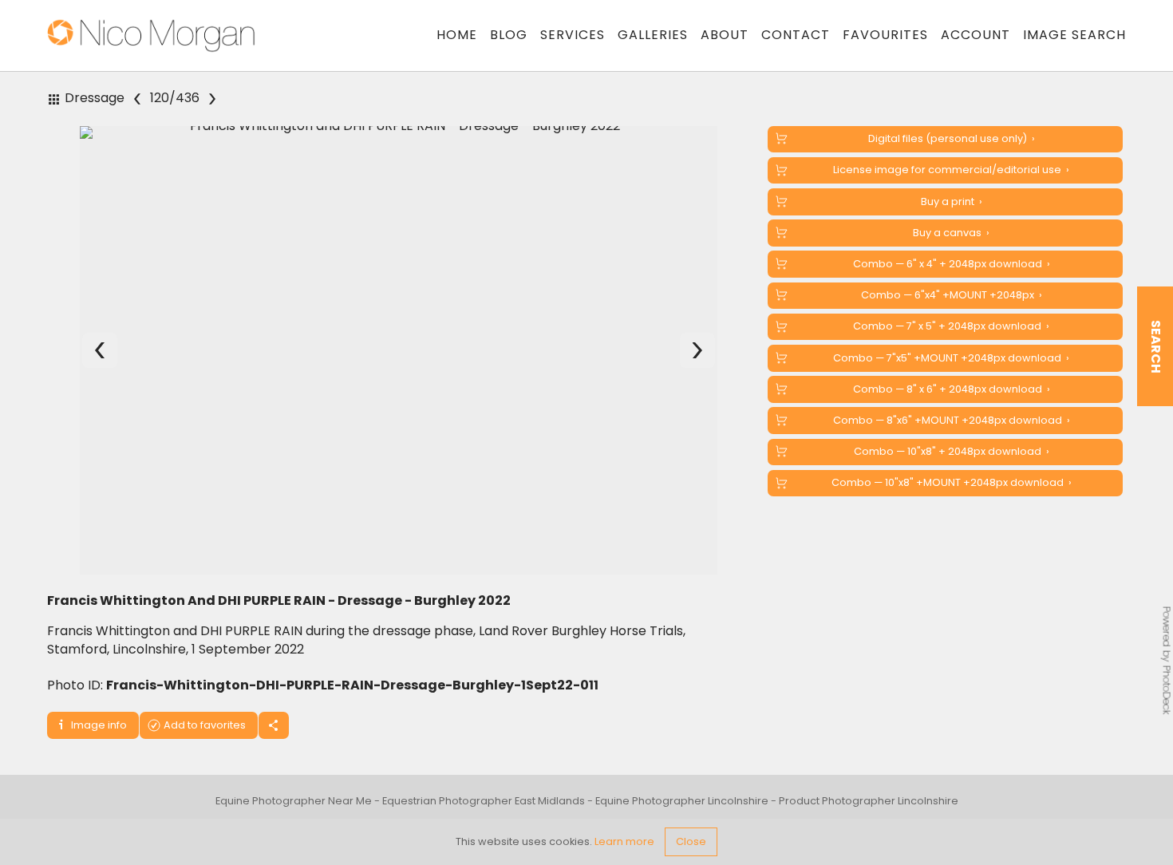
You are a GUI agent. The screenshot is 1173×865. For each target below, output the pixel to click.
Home (456, 35)
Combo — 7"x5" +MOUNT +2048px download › (951, 358)
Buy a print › (951, 201)
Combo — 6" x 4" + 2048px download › (951, 264)
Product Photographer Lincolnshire (868, 801)
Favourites (885, 35)
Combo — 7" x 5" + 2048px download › (951, 326)
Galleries (653, 35)
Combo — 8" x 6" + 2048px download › (951, 389)
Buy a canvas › (951, 232)
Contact (795, 35)
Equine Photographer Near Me (293, 801)
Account (975, 35)
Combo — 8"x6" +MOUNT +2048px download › (951, 420)
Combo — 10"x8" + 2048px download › (951, 451)
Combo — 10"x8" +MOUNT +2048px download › (951, 482)
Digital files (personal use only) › (951, 138)
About (724, 35)
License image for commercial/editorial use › (951, 169)
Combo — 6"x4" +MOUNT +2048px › (951, 295)
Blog (508, 35)
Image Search (1074, 35)
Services (572, 35)
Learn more (624, 841)
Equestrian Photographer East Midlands (483, 801)
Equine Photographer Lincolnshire (681, 801)
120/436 (174, 98)
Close (691, 841)
